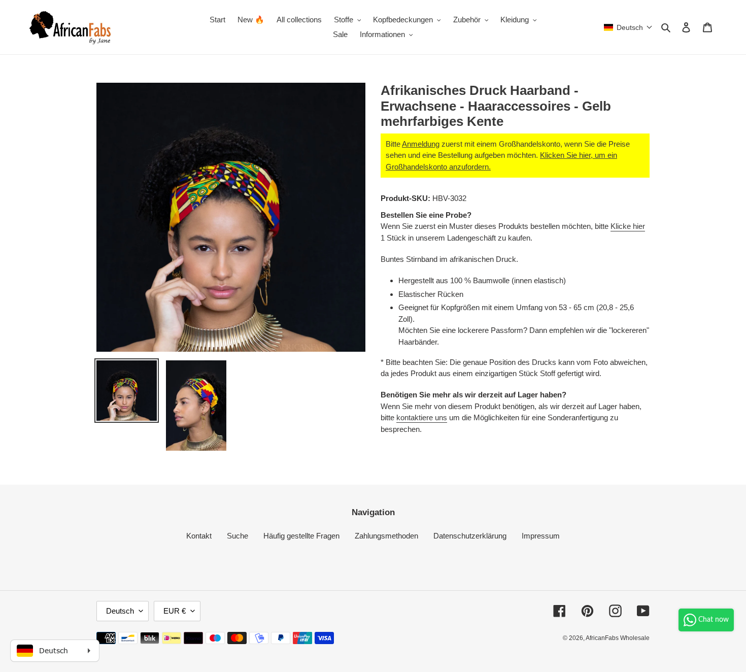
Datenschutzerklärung (469, 535)
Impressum (541, 535)
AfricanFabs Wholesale (618, 638)
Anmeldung (420, 144)
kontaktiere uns (421, 417)
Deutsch (120, 611)
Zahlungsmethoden (386, 535)
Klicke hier (628, 226)
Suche (237, 535)
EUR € (174, 611)
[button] (628, 27)
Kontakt (199, 535)
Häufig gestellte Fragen (301, 535)
